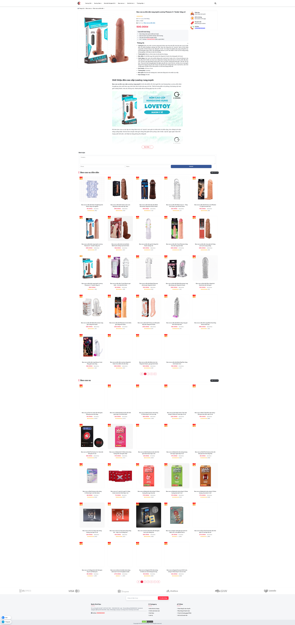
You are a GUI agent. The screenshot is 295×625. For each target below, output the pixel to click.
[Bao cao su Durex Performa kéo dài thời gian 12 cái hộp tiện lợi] (205, 515)
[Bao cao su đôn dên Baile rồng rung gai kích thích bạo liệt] (176, 307)
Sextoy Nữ (88, 3)
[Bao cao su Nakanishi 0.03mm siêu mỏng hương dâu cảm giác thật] (120, 436)
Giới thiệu (151, 613)
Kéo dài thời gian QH (109, 3)
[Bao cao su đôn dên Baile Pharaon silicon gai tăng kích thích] (148, 267)
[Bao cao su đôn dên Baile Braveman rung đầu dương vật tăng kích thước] (176, 267)
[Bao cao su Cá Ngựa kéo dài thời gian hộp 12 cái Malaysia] (92, 554)
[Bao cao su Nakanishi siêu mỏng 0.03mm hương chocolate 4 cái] (205, 475)
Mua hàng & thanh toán (184, 611)
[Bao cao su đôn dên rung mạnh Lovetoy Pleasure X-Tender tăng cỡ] (92, 267)
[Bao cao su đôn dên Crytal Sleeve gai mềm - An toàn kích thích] (120, 267)
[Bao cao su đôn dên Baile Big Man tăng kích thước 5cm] (176, 346)
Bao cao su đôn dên (149, 23)
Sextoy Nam (97, 3)
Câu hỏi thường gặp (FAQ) (184, 613)
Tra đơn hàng (163, 598)
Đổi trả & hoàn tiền (182, 615)
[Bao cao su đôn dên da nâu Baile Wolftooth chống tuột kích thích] (120, 228)
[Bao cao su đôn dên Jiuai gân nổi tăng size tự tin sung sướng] (205, 228)
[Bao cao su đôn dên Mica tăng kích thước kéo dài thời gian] (205, 267)
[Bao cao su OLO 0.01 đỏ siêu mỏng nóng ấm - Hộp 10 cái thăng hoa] (120, 515)
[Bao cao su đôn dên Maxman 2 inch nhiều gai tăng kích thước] (120, 307)
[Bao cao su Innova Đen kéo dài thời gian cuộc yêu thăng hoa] (148, 515)
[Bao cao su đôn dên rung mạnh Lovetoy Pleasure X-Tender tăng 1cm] (92, 228)
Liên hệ (151, 615)
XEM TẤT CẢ (214, 172)
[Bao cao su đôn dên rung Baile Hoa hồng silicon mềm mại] (205, 307)
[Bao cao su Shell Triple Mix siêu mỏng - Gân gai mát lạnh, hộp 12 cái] (205, 397)
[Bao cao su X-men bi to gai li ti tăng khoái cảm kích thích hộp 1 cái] (120, 475)
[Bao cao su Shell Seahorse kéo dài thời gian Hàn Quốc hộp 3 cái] (148, 436)
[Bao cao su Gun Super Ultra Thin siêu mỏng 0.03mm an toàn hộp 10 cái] (176, 397)
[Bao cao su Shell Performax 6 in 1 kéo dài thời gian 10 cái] (92, 436)
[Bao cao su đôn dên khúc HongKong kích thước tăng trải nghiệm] (92, 189)
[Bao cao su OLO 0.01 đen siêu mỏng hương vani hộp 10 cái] (92, 515)
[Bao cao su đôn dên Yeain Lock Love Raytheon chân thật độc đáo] (120, 189)
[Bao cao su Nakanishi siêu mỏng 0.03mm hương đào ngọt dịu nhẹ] (148, 475)
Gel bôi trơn (130, 3)
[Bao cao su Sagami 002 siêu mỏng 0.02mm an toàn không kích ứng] (148, 554)
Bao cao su (85, 380)
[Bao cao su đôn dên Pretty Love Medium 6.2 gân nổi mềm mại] (205, 189)
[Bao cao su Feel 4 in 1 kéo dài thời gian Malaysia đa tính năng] (92, 397)
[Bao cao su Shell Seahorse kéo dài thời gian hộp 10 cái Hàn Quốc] (120, 397)
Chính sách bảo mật (154, 611)
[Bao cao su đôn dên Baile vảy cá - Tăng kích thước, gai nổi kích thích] (176, 189)
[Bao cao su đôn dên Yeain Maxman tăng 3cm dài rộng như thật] (176, 228)
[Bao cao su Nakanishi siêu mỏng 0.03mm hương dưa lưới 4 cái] (176, 475)
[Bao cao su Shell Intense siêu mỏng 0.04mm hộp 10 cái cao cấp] (148, 397)
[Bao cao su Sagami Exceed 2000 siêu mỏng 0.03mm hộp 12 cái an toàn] (176, 554)
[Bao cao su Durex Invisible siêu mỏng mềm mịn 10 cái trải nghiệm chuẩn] (120, 554)
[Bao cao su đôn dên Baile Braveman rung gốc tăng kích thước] (92, 307)
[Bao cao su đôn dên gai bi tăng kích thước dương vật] (148, 228)
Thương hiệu (140, 3)
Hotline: (98, 613)
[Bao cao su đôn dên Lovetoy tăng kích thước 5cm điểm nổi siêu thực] (120, 346)
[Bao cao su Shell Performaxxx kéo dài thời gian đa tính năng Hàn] (205, 436)
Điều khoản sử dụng (154, 608)
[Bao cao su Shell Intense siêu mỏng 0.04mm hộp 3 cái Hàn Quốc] (92, 475)
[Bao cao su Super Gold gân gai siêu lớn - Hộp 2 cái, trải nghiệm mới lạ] (176, 515)
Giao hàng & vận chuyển (184, 608)
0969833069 (200, 28)
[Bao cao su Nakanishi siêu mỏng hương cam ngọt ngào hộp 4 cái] (176, 436)
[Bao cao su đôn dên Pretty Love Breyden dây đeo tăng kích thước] (148, 307)
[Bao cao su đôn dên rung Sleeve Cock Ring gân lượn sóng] (92, 346)
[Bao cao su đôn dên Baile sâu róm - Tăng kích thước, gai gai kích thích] (148, 346)
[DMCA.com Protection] (147, 621)
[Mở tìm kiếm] (215, 3)
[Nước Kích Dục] (79, 3)
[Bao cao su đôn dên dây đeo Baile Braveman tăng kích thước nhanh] (148, 189)
